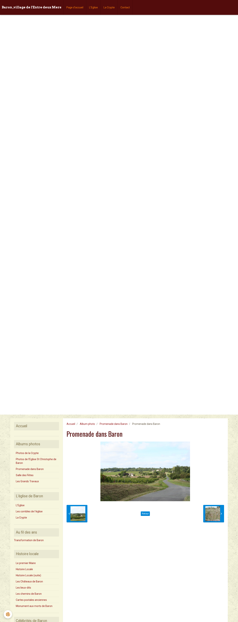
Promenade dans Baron (114, 423)
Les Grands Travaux (27, 481)
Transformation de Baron (29, 540)
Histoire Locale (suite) (28, 575)
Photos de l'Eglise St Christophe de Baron (36, 461)
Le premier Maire (26, 563)
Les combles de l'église (29, 511)
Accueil (71, 423)
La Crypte (109, 7)
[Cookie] (8, 614)
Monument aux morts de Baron (34, 606)
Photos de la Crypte (27, 453)
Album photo (87, 423)
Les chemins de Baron (29, 593)
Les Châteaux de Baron (29, 581)
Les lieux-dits (23, 587)
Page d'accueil (74, 7)
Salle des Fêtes (24, 475)
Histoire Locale (24, 569)
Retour (145, 513)
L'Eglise (93, 7)
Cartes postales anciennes (31, 599)
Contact (125, 7)
